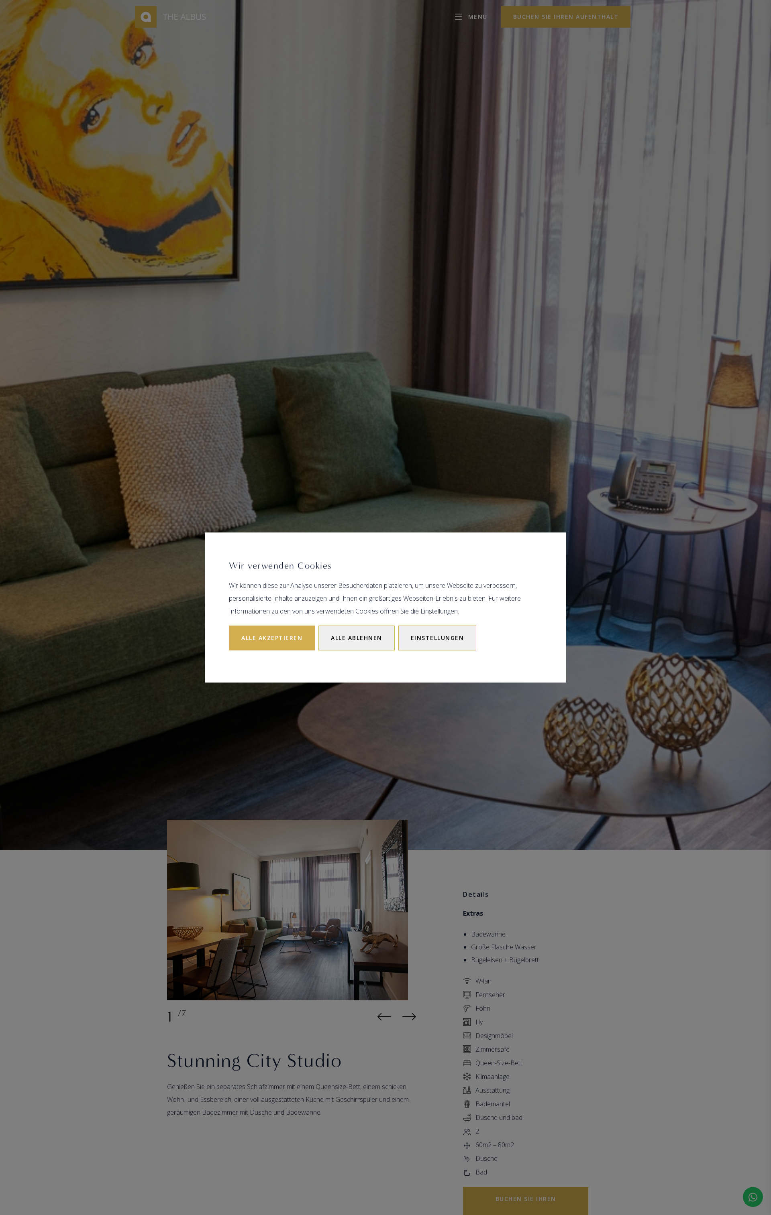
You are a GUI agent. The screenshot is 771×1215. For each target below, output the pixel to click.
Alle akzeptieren (271, 638)
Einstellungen (437, 638)
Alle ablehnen (356, 638)
